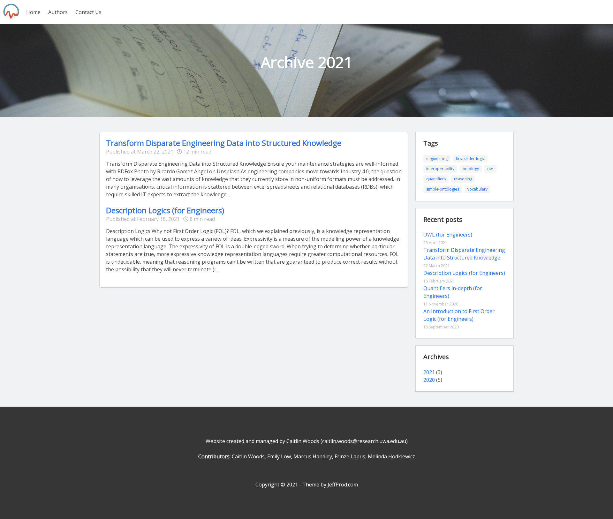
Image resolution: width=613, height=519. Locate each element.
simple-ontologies (442, 189)
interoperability (440, 168)
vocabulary (477, 189)
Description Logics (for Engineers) (165, 210)
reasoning (463, 179)
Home (33, 12)
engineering (437, 158)
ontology (471, 168)
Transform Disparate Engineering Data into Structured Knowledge (223, 143)
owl (490, 168)
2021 (429, 372)
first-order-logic (470, 158)
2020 (429, 379)
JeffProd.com (343, 484)
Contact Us (88, 12)
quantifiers (436, 179)
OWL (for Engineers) (447, 234)
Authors (58, 12)
